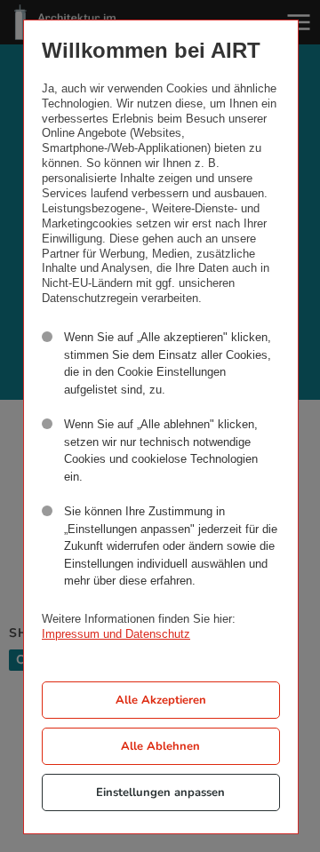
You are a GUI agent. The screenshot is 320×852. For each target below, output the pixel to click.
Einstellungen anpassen (160, 792)
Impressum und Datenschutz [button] (116, 634)
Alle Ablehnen (160, 746)
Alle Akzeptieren (161, 700)
